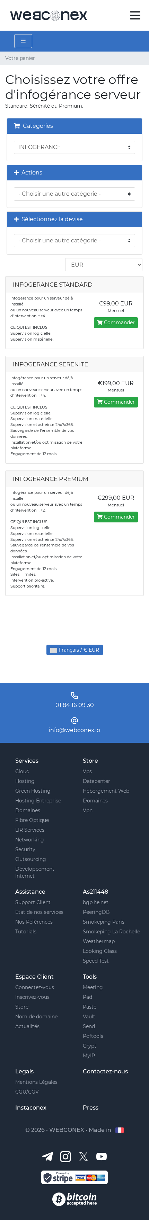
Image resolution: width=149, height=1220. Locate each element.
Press (90, 1107)
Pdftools (93, 1036)
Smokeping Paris (103, 922)
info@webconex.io (74, 730)
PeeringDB (96, 912)
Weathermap (99, 941)
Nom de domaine (36, 1016)
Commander (119, 322)
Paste (89, 1007)
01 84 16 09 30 (74, 705)
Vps (87, 771)
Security (25, 849)
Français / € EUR (78, 650)
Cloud (22, 771)
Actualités (27, 1026)
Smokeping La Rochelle (111, 931)
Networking (29, 840)
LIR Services (29, 830)
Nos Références (34, 922)
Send (89, 1026)
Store (21, 1007)
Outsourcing (30, 859)
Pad (87, 997)
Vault (89, 1016)
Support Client (33, 902)
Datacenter (96, 781)
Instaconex (30, 1107)
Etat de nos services (39, 912)
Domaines (27, 810)
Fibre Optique (32, 820)
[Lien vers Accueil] (48, 14)
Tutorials (25, 931)
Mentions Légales (36, 1082)
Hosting (25, 781)
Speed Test (96, 961)
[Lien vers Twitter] (83, 1156)
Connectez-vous (34, 987)
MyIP (89, 1055)
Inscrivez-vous (32, 997)
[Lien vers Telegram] (47, 1156)
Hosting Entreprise (38, 801)
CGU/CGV (27, 1092)
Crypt (89, 1046)
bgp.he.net (95, 902)
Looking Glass (100, 951)
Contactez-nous (105, 1071)
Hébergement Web (106, 791)
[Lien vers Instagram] (65, 1156)
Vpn (88, 810)
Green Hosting (33, 791)
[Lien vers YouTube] (101, 1156)
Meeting (93, 987)
